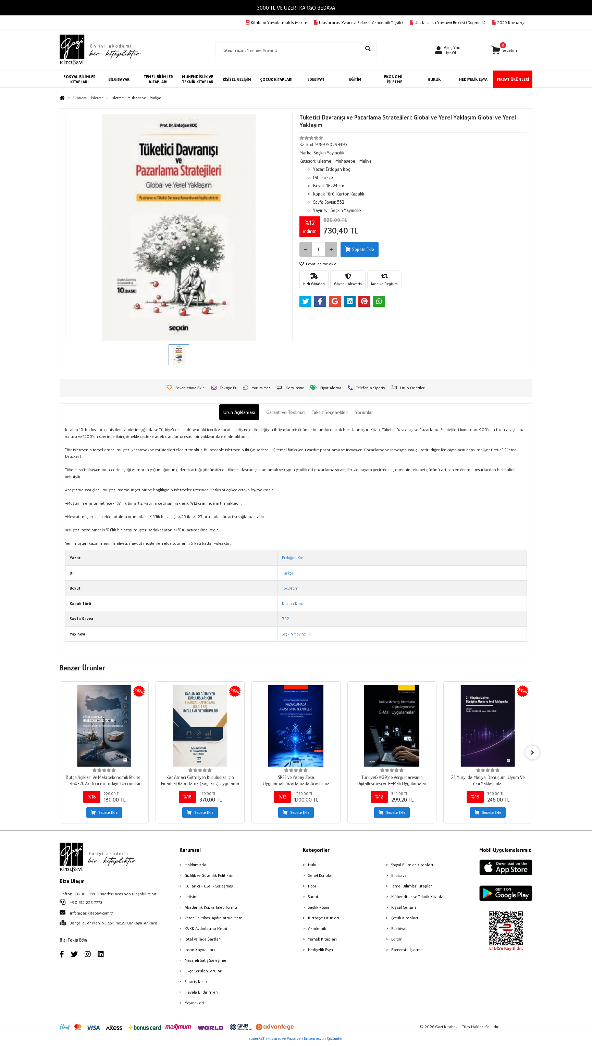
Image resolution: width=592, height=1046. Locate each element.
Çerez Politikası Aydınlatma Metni (214, 917)
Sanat (313, 896)
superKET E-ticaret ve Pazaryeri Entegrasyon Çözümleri (296, 1038)
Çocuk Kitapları (404, 917)
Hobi (312, 886)
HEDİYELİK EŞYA (473, 79)
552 (285, 618)
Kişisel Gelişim (403, 907)
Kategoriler (316, 850)
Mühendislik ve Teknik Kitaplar (418, 896)
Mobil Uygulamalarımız (505, 850)
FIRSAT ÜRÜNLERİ (513, 79)
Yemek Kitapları (322, 939)
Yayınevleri (194, 1002)
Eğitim (397, 939)
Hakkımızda (195, 864)
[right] (532, 752)
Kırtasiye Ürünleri (323, 917)
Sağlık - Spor (319, 907)
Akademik (317, 928)
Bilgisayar (399, 875)
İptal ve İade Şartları (203, 939)
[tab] (239, 412)
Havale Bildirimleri (201, 992)
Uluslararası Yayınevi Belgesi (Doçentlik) (450, 22)
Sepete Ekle (363, 249)
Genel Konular (320, 875)
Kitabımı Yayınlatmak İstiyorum (279, 22)
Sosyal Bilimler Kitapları (412, 864)
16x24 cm (290, 588)
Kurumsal (190, 850)
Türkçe (288, 573)
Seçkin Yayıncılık (296, 634)
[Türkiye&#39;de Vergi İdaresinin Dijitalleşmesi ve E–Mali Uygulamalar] (392, 726)
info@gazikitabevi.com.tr (91, 913)
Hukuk (314, 864)
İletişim (191, 896)
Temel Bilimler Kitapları (412, 886)
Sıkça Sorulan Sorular (203, 970)
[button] (504, 50)
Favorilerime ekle (320, 263)
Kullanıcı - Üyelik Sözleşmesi (209, 886)
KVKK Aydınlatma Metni (206, 928)
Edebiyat (399, 928)
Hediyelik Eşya (320, 949)
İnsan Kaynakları (200, 949)
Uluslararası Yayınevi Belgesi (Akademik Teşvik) (361, 22)
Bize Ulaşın (72, 881)
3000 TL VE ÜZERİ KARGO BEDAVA (296, 7)
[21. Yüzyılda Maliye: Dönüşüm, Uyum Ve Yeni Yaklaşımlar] (488, 726)
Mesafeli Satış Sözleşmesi (206, 960)
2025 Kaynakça (511, 22)
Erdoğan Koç (293, 557)
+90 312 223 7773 (85, 902)
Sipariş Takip (196, 981)
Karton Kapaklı (295, 603)
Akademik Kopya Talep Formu (211, 907)
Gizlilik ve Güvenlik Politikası (209, 875)
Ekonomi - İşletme (407, 949)
